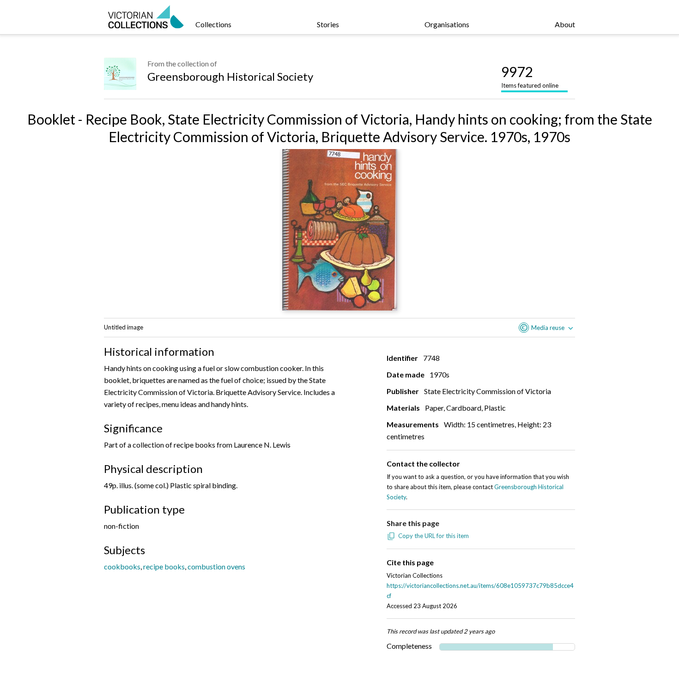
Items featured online (529, 76)
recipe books (164, 566)
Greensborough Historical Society (230, 76)
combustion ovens (216, 566)
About (565, 24)
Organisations (446, 24)
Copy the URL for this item (433, 535)
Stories (328, 24)
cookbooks (122, 566)
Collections (213, 24)
